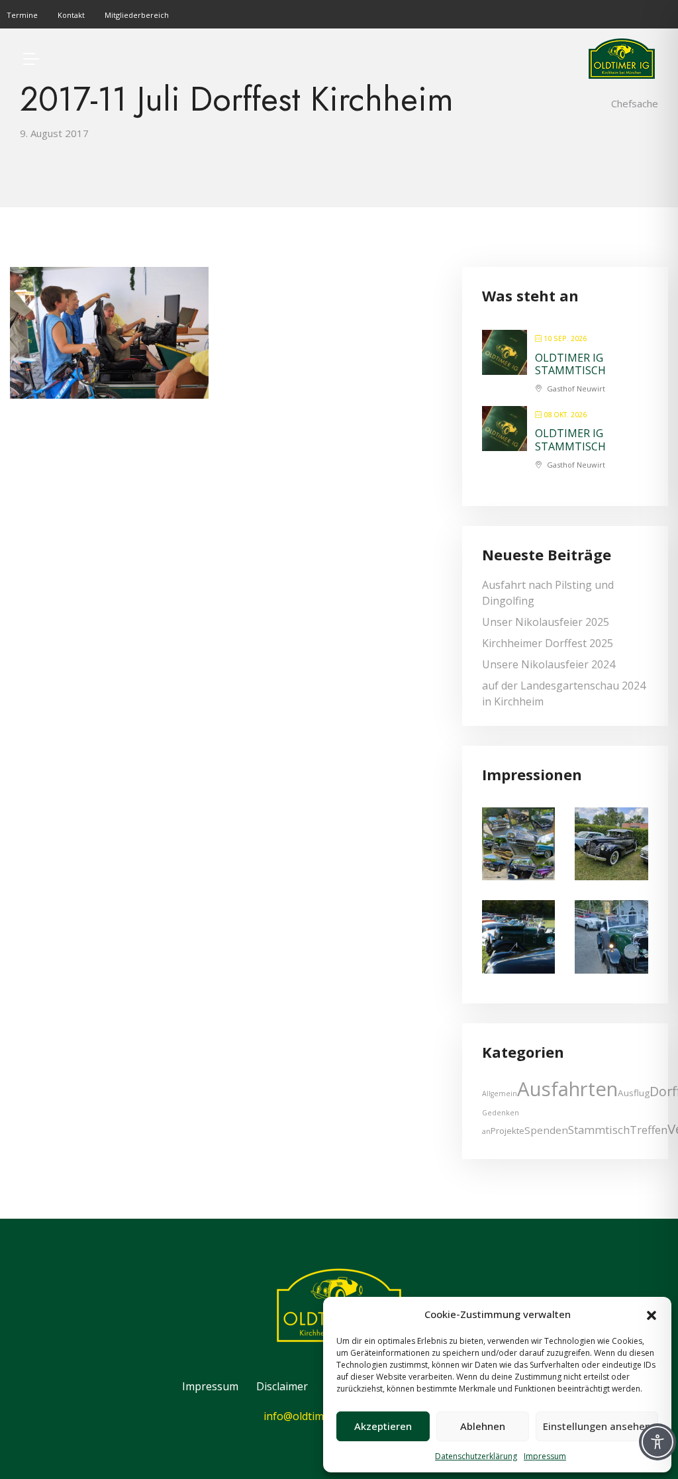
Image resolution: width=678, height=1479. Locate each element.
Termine (22, 15)
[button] (651, 1314)
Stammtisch (599, 1129)
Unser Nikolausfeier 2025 (545, 622)
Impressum (545, 1456)
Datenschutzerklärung (476, 1456)
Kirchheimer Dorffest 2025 (547, 643)
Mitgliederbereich (137, 15)
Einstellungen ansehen (597, 1426)
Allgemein (499, 1093)
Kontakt (71, 15)
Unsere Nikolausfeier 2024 (548, 664)
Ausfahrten (567, 1089)
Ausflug (634, 1093)
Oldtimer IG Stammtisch (570, 364)
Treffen (648, 1129)
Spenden (546, 1130)
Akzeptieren (383, 1426)
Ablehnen (482, 1426)
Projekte (507, 1131)
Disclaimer (282, 1386)
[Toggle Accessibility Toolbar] (657, 1442)
